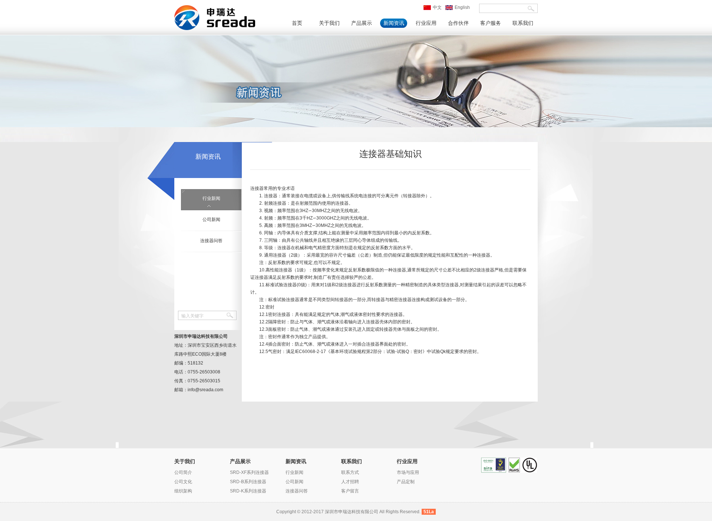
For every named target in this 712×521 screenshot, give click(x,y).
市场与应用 (408, 472)
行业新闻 (211, 198)
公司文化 (183, 481)
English (462, 7)
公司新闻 (211, 219)
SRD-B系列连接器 (248, 481)
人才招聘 (350, 481)
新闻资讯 (393, 23)
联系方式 (350, 472)
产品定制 (406, 481)
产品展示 (361, 23)
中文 (437, 7)
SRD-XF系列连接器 (249, 472)
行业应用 (426, 23)
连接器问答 (211, 240)
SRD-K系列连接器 (248, 491)
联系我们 (522, 23)
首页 (297, 23)
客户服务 (490, 23)
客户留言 (350, 491)
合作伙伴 (458, 23)
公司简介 (183, 472)
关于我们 (329, 23)
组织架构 (183, 491)
